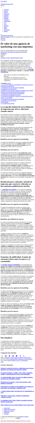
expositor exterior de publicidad (11, 264)
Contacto (6, 414)
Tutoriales (6, 19)
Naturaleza (6, 14)
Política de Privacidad (9, 409)
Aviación (6, 25)
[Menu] (1, 7)
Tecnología (7, 30)
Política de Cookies (9, 411)
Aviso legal (7, 408)
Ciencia (6, 11)
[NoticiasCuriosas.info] (7, 4)
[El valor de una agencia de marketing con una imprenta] (3, 53)
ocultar (9, 83)
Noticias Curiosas (23, 416)
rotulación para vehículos (9, 189)
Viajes (5, 28)
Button (2, 5)
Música (6, 31)
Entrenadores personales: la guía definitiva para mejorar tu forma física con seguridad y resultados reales (17, 387)
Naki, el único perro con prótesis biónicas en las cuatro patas (17, 405)
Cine (5, 24)
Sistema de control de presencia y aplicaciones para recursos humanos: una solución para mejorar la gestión (17, 369)
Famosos (6, 15)
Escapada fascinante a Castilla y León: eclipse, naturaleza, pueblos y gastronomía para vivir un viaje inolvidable (17, 373)
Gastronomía (7, 21)
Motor (5, 27)
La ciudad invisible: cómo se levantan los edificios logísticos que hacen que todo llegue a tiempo (17, 378)
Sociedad (6, 9)
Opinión (6, 18)
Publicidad (6, 412)
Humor (6, 12)
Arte (5, 22)
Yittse (2, 362)
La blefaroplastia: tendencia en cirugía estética (20, 359)
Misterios (6, 17)
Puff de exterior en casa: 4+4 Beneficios (17, 360)
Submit (18, 418)
